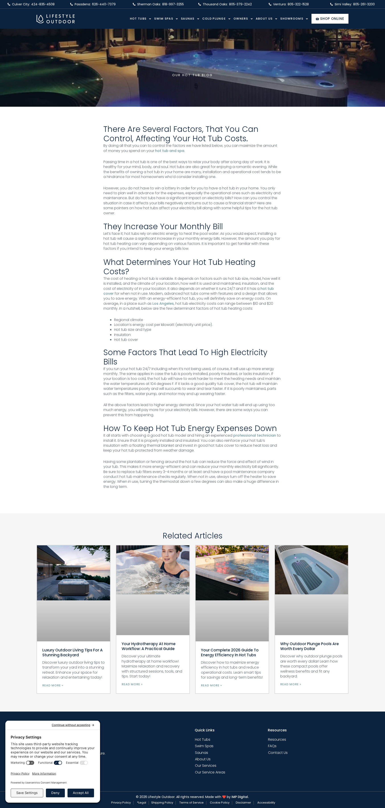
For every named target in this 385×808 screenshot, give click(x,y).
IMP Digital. (240, 797)
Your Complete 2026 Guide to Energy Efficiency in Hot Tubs (230, 652)
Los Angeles (163, 303)
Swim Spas (163, 18)
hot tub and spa (169, 150)
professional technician (254, 435)
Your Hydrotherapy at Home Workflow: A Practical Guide (149, 646)
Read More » (52, 685)
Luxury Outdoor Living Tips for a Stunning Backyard (72, 652)
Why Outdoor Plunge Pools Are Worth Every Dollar (309, 646)
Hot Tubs (138, 18)
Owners (240, 18)
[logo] (56, 18)
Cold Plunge (214, 18)
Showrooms (291, 18)
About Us (264, 18)
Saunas (188, 18)
